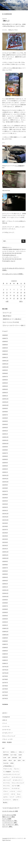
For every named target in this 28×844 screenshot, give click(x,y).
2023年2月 (5, 469)
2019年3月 (5, 619)
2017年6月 (5, 685)
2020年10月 (5, 558)
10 (3, 292)
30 (24, 298)
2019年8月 (5, 603)
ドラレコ (5, 791)
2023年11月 (5, 440)
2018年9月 (5, 638)
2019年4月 (5, 615)
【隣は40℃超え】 (7, 316)
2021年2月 (5, 545)
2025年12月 (5, 360)
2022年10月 (5, 481)
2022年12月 (5, 475)
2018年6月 (5, 647)
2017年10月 (5, 673)
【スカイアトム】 (7, 312)
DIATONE (14, 757)
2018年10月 (5, 634)
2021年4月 (5, 539)
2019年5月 (5, 612)
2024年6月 (5, 418)
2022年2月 (5, 507)
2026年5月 (5, 344)
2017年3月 (5, 695)
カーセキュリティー (7, 732)
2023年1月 (5, 472)
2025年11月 (5, 364)
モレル (18, 794)
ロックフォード (7, 799)
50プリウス (6, 752)
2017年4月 (5, 692)
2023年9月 (5, 446)
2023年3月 (5, 466)
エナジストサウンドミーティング (11, 774)
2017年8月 (5, 679)
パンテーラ (6, 794)
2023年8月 (5, 450)
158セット (21, 752)
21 (17, 295)
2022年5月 (5, 497)
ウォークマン (16, 771)
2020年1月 (5, 587)
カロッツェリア (7, 780)
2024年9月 (5, 408)
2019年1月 (5, 625)
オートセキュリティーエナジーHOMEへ (12, 274)
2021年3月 (5, 542)
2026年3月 (5, 351)
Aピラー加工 (13, 754)
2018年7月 (5, 644)
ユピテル (5, 797)
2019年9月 (5, 599)
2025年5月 (5, 383)
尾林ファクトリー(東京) (8, 816)
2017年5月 (5, 689)
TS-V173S (5, 763)
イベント (4, 723)
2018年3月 (5, 657)
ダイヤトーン (6, 788)
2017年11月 (5, 669)
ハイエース (12, 791)
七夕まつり (15, 799)
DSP (20, 757)
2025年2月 (5, 392)
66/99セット (14, 752)
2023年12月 (5, 437)
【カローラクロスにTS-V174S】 (10, 322)
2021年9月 (5, 523)
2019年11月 (5, 593)
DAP (9, 757)
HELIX (10, 760)
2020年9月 (5, 561)
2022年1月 (5, 510)
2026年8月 (5, 335)
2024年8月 (5, 411)
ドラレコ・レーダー (7, 739)
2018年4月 (5, 654)
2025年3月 (5, 389)
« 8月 (7, 301)
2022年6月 (5, 494)
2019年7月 (5, 606)
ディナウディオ (15, 788)
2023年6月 (5, 456)
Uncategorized (6, 716)
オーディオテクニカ (17, 777)
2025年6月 (5, 379)
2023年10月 (5, 443)
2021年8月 (5, 526)
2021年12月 (5, 513)
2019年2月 (5, 622)
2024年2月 (5, 430)
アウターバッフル (7, 768)
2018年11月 (5, 631)
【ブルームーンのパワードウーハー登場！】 (14, 325)
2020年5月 (5, 574)
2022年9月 (5, 485)
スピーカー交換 (15, 785)
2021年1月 (5, 548)
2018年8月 (5, 641)
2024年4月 (5, 424)
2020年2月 (5, 583)
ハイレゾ (19, 791)
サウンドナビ (6, 785)
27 (14, 298)
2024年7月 (5, 415)
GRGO (5, 760)
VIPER (11, 763)
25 (7, 298)
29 (21, 298)
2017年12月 (5, 666)
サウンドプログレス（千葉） (10, 820)
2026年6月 (5, 341)
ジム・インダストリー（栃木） (10, 824)
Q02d (19, 760)
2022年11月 (5, 478)
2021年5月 (5, 536)
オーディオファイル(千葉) (9, 815)
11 (6, 292)
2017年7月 (5, 682)
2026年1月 (5, 357)
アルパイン (16, 768)
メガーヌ (13, 794)
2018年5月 (5, 650)
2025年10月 (5, 367)
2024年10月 (5, 405)
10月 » (21, 301)
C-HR (4, 757)
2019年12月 (5, 590)
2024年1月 (5, 434)
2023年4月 (5, 462)
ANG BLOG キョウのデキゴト (16, 838)
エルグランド (6, 777)
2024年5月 (5, 421)
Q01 (15, 760)
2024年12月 (5, 399)
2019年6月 (5, 609)
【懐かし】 (6, 21)
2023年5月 (5, 459)
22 (21, 295)
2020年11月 (5, 555)
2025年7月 (5, 376)
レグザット (18, 797)
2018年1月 (5, 663)
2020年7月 (5, 568)
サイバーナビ (6, 783)
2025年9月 (5, 370)
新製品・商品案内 (7, 742)
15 (21, 292)
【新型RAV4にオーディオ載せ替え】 (12, 319)
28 (17, 298)
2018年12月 (5, 628)
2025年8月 (5, 373)
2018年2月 (5, 660)
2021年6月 (5, 532)
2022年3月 (5, 504)
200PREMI (5, 754)
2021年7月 (5, 529)
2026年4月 (5, 348)
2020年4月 (5, 577)
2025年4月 (5, 386)
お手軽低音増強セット (8, 766)
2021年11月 (5, 516)
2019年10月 (5, 596)
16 (24, 292)
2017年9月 (5, 676)
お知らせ (4, 720)
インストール (5, 726)
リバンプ (12, 797)
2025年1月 (5, 395)
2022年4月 (5, 501)
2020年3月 (5, 580)
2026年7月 (5, 338)
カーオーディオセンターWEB (10, 811)
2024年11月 (5, 402)
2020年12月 (5, 552)
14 (17, 292)
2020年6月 (5, 571)
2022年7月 (5, 491)
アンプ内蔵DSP (19, 165)
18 (7, 295)
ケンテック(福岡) (6, 818)
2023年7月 (5, 453)
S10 (23, 760)
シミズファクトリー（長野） (10, 822)
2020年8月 (5, 564)
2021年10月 (5, 520)
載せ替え (5, 802)
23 (24, 295)
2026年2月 (5, 354)
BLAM (20, 754)
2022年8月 (5, 488)
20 (14, 295)
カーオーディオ (6, 729)
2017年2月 (5, 698)
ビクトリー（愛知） (7, 826)
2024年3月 (5, 427)
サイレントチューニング (8, 736)
